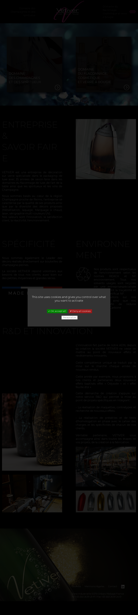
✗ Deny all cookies (80, 311)
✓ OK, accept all (57, 311)
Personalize (69, 317)
